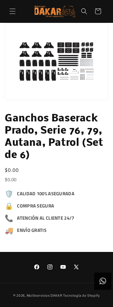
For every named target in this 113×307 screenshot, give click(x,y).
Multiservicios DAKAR (44, 295)
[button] (12, 11)
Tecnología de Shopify (81, 295)
